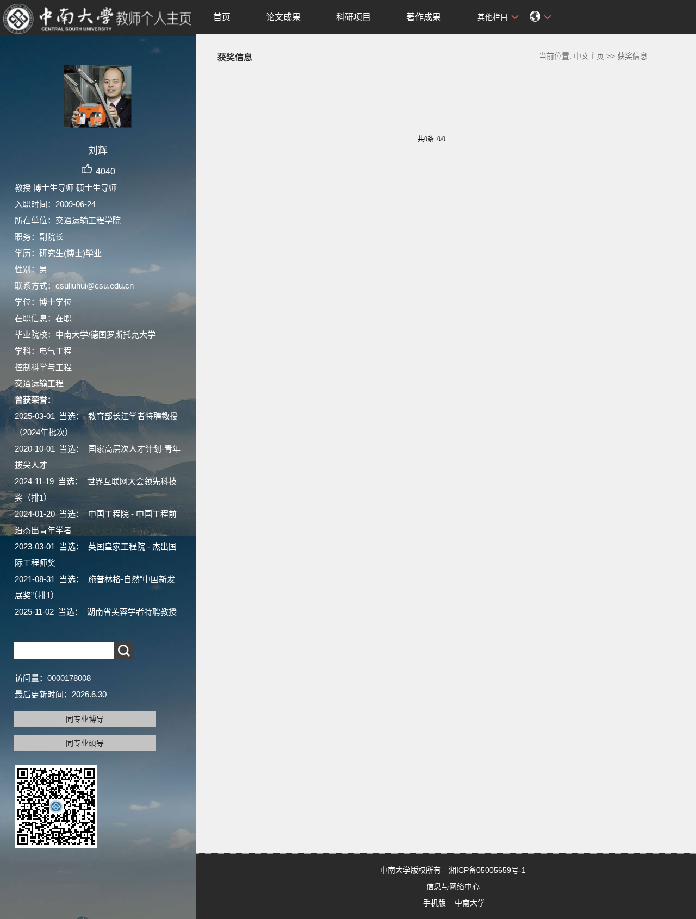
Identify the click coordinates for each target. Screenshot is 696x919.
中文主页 (589, 56)
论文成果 (283, 17)
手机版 (434, 902)
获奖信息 (632, 56)
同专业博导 (85, 719)
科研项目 (353, 17)
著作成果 (423, 17)
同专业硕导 (85, 743)
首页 (222, 17)
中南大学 (470, 902)
